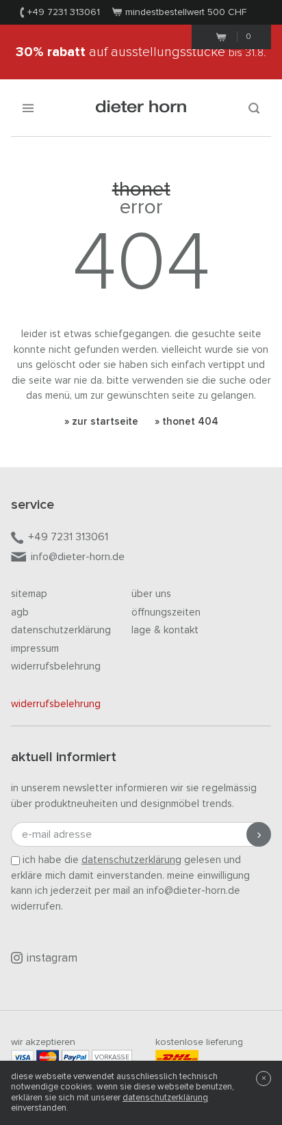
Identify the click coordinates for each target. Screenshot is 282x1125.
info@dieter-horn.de (78, 556)
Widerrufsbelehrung (56, 666)
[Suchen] (254, 107)
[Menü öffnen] (28, 107)
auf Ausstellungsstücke (141, 52)
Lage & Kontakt (164, 630)
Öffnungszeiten (166, 612)
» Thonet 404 (186, 421)
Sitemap (29, 594)
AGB (20, 612)
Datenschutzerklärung (61, 630)
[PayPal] (75, 1057)
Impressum (35, 649)
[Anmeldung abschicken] (258, 834)
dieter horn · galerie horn (141, 108)
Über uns (151, 594)
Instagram (52, 958)
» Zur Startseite (101, 421)
